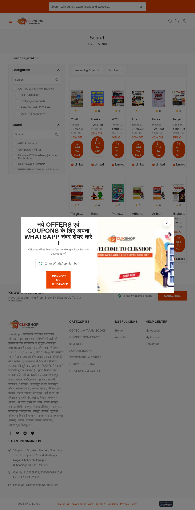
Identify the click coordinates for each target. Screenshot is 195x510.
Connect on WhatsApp (60, 280)
